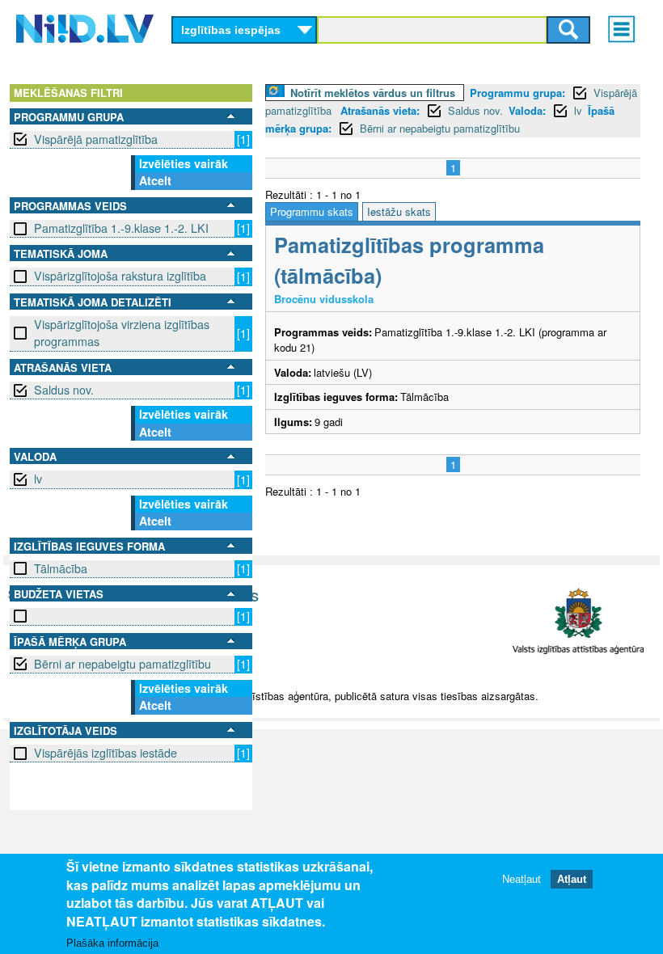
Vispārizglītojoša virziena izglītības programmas (121, 332)
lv (38, 479)
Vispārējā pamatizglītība (96, 139)
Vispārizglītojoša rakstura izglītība (120, 276)
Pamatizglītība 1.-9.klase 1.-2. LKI (121, 228)
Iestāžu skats (399, 211)
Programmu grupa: (517, 92)
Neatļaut (521, 879)
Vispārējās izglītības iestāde (105, 753)
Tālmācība (60, 568)
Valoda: (527, 110)
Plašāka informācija (112, 943)
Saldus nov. (64, 390)
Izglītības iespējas (231, 29)
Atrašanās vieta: (380, 110)
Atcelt (155, 180)
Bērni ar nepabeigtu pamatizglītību (122, 664)
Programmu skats (311, 211)
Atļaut (571, 879)
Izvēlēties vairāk (183, 163)
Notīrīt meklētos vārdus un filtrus (372, 92)
